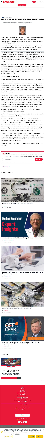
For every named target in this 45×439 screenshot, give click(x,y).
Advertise (22, 388)
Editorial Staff (22, 391)
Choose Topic (21, 5)
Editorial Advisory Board (22, 393)
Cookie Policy (17, 434)
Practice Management (5, 166)
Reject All (39, 436)
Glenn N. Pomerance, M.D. (9, 240)
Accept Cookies (32, 436)
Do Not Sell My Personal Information (22, 400)
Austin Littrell (6, 346)
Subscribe (38, 159)
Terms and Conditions (22, 395)
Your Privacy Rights (22, 401)
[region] (22, 433)
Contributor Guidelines (22, 397)
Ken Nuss (5, 205)
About (22, 387)
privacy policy (24, 161)
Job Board (22, 394)
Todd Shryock (6, 310)
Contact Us (22, 390)
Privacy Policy (22, 398)
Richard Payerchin (7, 276)
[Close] (43, 429)
